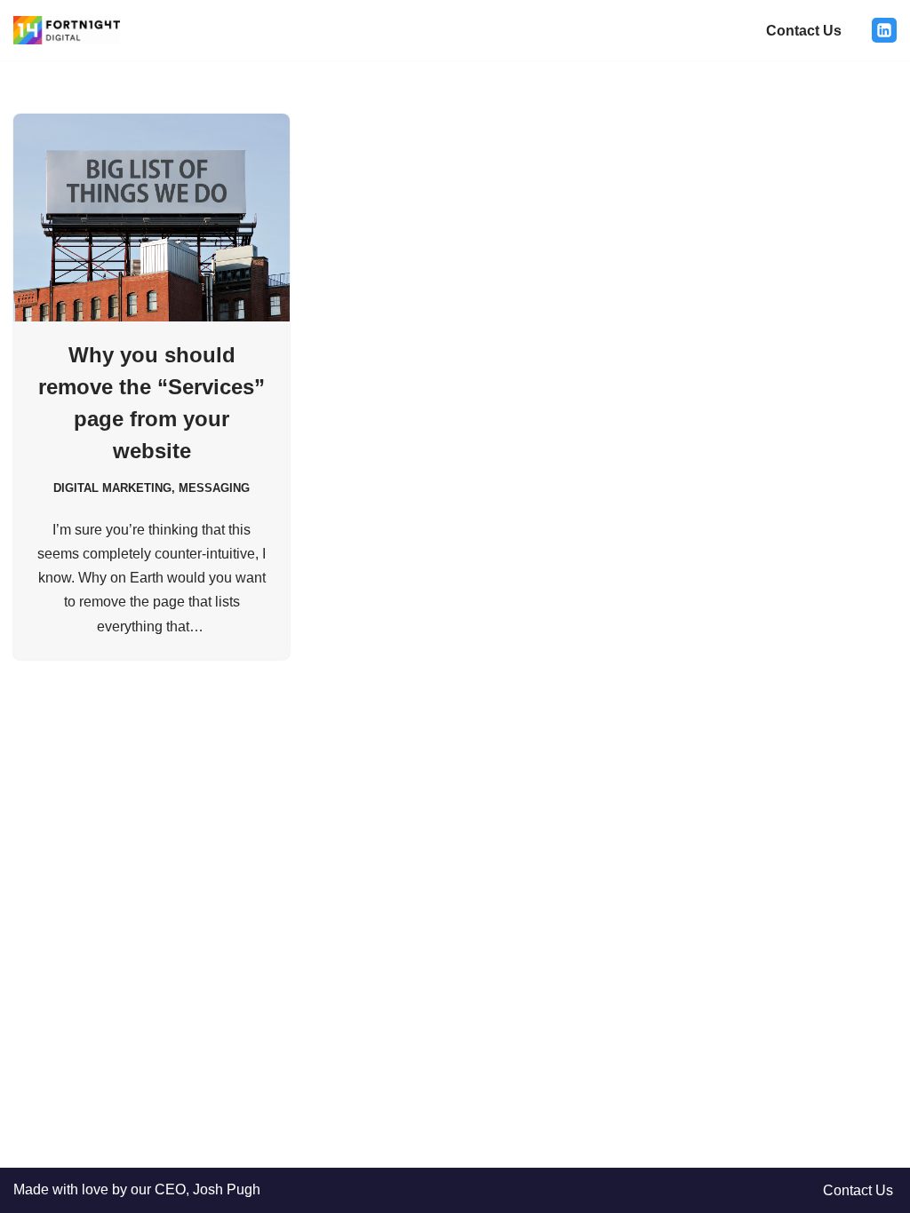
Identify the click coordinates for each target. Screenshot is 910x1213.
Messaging (214, 488)
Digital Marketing (112, 488)
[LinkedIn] (884, 30)
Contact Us (804, 30)
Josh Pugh (226, 1189)
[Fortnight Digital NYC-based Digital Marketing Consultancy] (66, 30)
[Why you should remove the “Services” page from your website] (151, 217)
